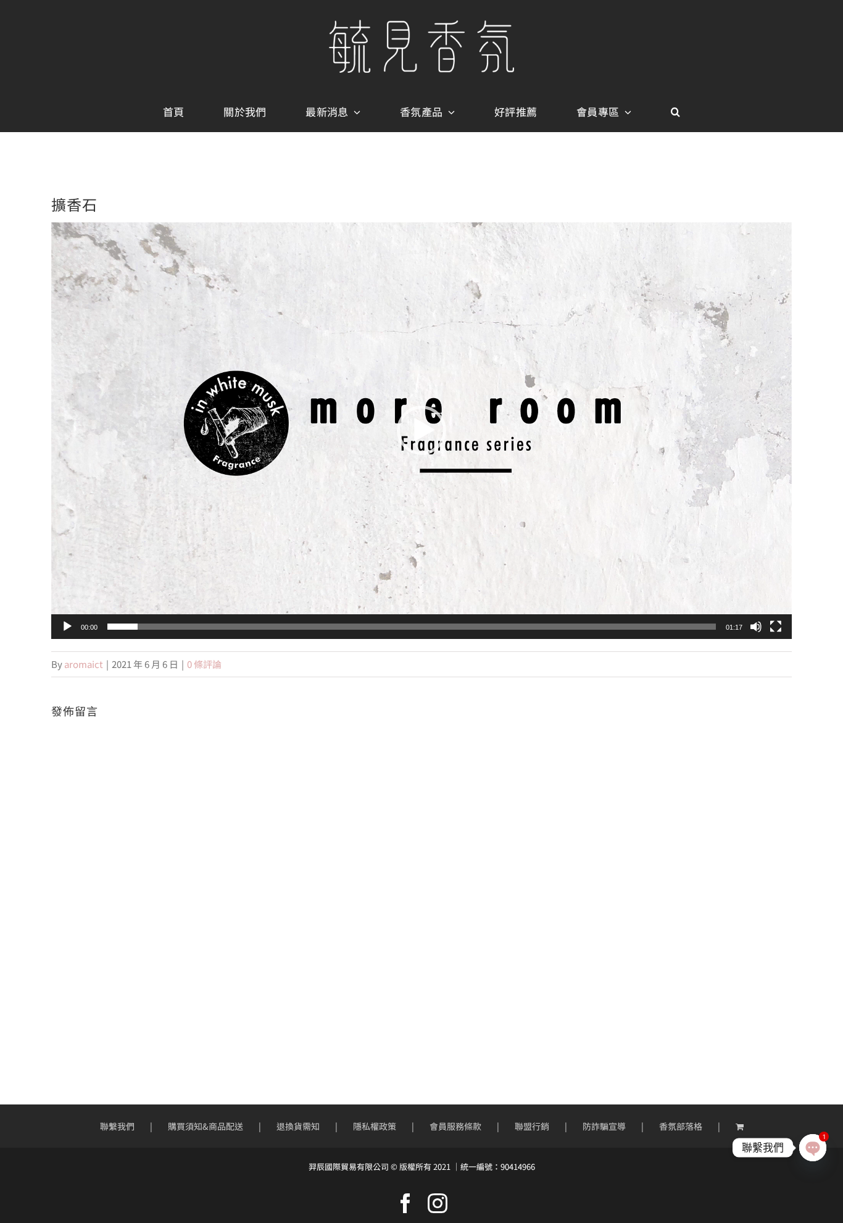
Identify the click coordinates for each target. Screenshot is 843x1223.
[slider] (411, 627)
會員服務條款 (455, 1126)
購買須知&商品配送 (205, 1126)
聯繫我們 (117, 1126)
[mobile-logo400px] (421, 24)
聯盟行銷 (532, 1126)
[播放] (67, 626)
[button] (675, 112)
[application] (421, 430)
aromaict (83, 663)
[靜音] (756, 626)
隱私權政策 (374, 1126)
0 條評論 (204, 663)
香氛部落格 (680, 1126)
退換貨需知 (298, 1126)
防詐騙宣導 (604, 1126)
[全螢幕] (776, 626)
